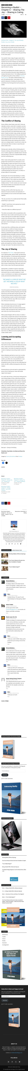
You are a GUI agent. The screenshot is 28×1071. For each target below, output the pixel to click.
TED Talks (11, 252)
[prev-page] (2, 573)
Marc (4, 14)
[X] (5, 17)
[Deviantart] (7, 544)
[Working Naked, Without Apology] (4, 555)
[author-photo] (14, 527)
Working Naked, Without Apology (17, 554)
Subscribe (5, 775)
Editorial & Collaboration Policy (14, 1067)
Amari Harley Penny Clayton (13, 678)
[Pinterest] (9, 17)
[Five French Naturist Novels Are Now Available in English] (4, 562)
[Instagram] (10, 544)
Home (2, 2)
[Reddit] (15, 544)
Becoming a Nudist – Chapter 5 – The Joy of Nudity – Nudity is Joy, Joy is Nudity (7, 513)
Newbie (6, 4)
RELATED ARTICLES (6, 550)
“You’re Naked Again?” (14, 567)
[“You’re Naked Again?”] (4, 568)
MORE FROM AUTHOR (17, 550)
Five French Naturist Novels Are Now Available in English (14, 860)
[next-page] (4, 573)
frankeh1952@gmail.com (12, 609)
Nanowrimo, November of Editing (21, 512)
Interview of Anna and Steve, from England (15, 894)
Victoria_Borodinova (11, 456)
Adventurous (5, 934)
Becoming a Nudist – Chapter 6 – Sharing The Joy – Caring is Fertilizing (19, 480)
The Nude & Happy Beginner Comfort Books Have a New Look (14, 870)
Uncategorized (5, 944)
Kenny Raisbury (10, 580)
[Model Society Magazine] (11, 850)
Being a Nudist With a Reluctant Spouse (10, 866)
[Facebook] (2, 17)
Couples (4, 936)
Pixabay (20, 456)
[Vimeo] (21, 544)
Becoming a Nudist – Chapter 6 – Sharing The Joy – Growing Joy (6, 480)
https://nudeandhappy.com (14, 531)
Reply (7, 590)
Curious (6, 2)
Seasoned (10, 4)
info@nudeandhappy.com (16, 1052)
